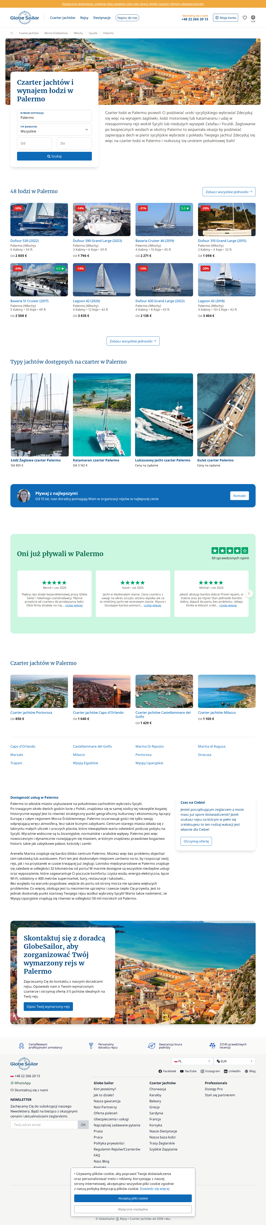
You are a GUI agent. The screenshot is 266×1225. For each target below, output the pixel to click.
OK (83, 1124)
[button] (63, 18)
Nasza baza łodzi (162, 1137)
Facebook (169, 1071)
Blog (252, 1071)
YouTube (191, 1071)
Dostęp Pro (214, 1089)
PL (180, 1061)
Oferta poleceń (105, 1113)
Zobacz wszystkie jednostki (227, 192)
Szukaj (56, 156)
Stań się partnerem (220, 1095)
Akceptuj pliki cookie (133, 1198)
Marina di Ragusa (211, 746)
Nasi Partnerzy (105, 1107)
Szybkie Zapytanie (163, 1149)
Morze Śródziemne (56, 33)
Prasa (98, 1131)
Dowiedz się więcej (154, 1188)
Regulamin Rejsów (108, 1149)
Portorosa (143, 754)
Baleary (155, 1101)
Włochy (78, 33)
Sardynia (156, 1113)
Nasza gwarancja (107, 1101)
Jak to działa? (104, 1095)
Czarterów (132, 1149)
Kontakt (239, 495)
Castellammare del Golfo (92, 746)
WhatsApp (23, 1083)
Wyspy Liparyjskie (149, 763)
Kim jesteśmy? (105, 1089)
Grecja (154, 1107)
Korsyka (155, 1125)
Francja (155, 1119)
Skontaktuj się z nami (31, 1090)
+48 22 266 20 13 (27, 1076)
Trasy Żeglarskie (162, 1143)
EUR (224, 1061)
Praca (98, 1137)
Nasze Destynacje (163, 1131)
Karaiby (155, 1095)
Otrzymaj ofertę (196, 841)
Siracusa (204, 754)
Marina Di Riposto (149, 746)
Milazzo (79, 754)
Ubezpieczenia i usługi (111, 1119)
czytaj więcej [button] (74, 605)
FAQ (97, 1155)
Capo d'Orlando (22, 746)
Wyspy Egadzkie (85, 763)
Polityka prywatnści (109, 1143)
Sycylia (93, 33)
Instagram (212, 1071)
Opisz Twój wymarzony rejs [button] (48, 1006)
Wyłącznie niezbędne (133, 1209)
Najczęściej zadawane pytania (117, 1125)
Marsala (16, 754)
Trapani (16, 763)
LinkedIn (235, 1071)
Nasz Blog (101, 1161)
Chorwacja (157, 1089)
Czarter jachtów (28, 33)
